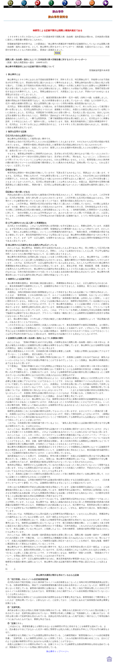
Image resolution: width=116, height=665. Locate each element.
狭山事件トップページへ (57, 651)
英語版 (57, 53)
